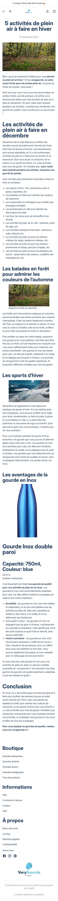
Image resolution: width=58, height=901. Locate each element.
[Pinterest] (15, 856)
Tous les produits (11, 777)
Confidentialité (9, 844)
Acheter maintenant (12, 578)
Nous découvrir (10, 828)
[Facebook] (4, 856)
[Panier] (54, 11)
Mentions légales (10, 839)
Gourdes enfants (10, 761)
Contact (6, 805)
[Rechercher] (10, 11)
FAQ (4, 795)
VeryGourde (17, 885)
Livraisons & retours (12, 800)
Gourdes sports (10, 766)
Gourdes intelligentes (13, 772)
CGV (4, 811)
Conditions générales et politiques (29, 894)
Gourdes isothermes (12, 756)
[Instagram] (10, 856)
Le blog (6, 833)
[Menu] (3, 11)
